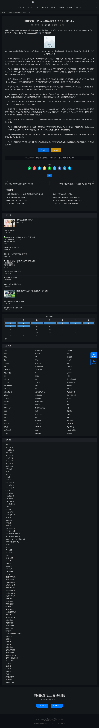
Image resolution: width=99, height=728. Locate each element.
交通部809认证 (10, 593)
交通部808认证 (10, 590)
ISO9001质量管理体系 (12, 542)
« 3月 (5, 339)
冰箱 (36, 411)
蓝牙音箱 (6, 401)
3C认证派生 (9, 455)
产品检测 (38, 363)
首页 (15, 7)
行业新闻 (8, 669)
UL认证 (8, 574)
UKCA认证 (9, 569)
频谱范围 (38, 433)
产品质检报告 (71, 392)
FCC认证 (69, 389)
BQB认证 (8, 474)
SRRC (68, 376)
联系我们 (42, 705)
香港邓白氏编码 (10, 682)
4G (36, 379)
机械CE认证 (9, 636)
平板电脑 (38, 398)
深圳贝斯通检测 (71, 395)
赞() (62, 25)
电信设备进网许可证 (12, 650)
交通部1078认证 (10, 582)
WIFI (36, 389)
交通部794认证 (10, 585)
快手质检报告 (10, 623)
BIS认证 (8, 471)
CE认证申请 (7, 430)
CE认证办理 (9, 493)
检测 (5, 350)
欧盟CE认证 (7, 408)
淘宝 (36, 385)
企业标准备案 (8, 385)
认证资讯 (8, 671)
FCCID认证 (9, 520)
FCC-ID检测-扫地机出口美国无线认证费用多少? (67, 200)
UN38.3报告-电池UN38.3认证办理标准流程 (66, 197)
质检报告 (61, 7)
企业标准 (69, 366)
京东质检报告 (10, 601)
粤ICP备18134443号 (49, 721)
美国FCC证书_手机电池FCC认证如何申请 (65, 203)
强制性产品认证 (40, 392)
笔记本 (6, 395)
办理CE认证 (38, 395)
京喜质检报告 (10, 604)
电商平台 (69, 373)
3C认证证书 (9, 461)
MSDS (68, 414)
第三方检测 (38, 369)
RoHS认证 (9, 561)
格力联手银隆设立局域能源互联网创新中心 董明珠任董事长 (76, 184)
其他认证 (78, 7)
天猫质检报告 (10, 620)
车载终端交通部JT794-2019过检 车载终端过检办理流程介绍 (24, 194)
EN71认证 (9, 517)
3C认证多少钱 (10, 450)
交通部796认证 (10, 588)
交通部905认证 (10, 596)
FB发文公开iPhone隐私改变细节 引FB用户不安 (49, 21)
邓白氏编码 (9, 679)
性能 (5, 353)
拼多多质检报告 (10, 628)
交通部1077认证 (10, 579)
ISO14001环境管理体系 (13, 533)
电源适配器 (70, 424)
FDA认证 (8, 525)
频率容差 (69, 433)
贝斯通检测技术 (40, 366)
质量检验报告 (8, 373)
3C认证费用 (9, 463)
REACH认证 (9, 558)
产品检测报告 (39, 401)
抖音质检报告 (10, 625)
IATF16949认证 (10, 531)
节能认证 (8, 666)
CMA (36, 357)
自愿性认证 (38, 414)
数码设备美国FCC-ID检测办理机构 (16, 197)
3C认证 (36, 7)
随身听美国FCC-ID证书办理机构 (63, 194)
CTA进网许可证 (10, 515)
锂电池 (6, 427)
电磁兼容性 (70, 420)
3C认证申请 (9, 458)
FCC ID (69, 417)
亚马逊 (69, 398)
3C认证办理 (9, 447)
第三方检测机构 (71, 379)
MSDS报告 (9, 550)
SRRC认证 (21, 7)
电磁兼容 (69, 369)
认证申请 (38, 424)
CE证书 (6, 433)
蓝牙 (68, 363)
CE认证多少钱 (10, 496)
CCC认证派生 (10, 488)
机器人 (69, 408)
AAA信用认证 (10, 466)
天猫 (36, 360)
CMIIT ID (38, 427)
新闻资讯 (25, 12)
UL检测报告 (9, 571)
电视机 (37, 430)
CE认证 (69, 360)
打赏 (56, 150)
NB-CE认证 (9, 552)
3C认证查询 (9, 452)
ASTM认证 (9, 469)
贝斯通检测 (38, 350)
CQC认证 (8, 509)
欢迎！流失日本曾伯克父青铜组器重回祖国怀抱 (19, 184)
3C (5, 376)
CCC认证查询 (10, 485)
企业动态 (8, 606)
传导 (5, 420)
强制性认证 (7, 369)
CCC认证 (29, 7)
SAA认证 (8, 563)
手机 (38, 33)
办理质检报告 (71, 382)
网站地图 (60, 719)
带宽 (68, 404)
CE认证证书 (7, 398)
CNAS (68, 353)
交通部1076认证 (10, 577)
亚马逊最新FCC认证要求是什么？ (16, 203)
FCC (36, 373)
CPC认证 (8, 506)
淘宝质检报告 (10, 647)
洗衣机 (6, 417)
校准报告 (69, 411)
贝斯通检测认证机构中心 (49, 3)
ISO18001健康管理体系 (13, 536)
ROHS (6, 404)
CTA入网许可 (45, 7)
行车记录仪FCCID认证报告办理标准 (17, 200)
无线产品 (6, 379)
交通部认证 (9, 598)
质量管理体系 (71, 385)
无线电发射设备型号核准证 (14, 633)
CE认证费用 (9, 498)
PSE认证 (8, 555)
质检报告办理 (8, 392)
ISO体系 (52, 7)
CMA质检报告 (10, 501)
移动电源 (38, 420)
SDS (5, 414)
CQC (5, 411)
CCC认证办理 (10, 482)
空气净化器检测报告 (12, 658)
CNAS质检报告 (10, 504)
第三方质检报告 (10, 660)
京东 (5, 360)
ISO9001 (6, 424)
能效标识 (8, 663)
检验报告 (69, 357)
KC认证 (8, 547)
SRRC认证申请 (71, 430)
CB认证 (37, 404)
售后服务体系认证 (11, 617)
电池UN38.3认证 (11, 655)
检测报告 (70, 7)
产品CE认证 (70, 427)
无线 (5, 357)
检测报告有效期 (40, 408)
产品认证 (6, 363)
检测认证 (8, 644)
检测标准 (8, 642)
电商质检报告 (10, 652)
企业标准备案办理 (11, 612)
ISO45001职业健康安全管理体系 (16, 539)
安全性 (37, 376)
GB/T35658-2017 (11, 528)
